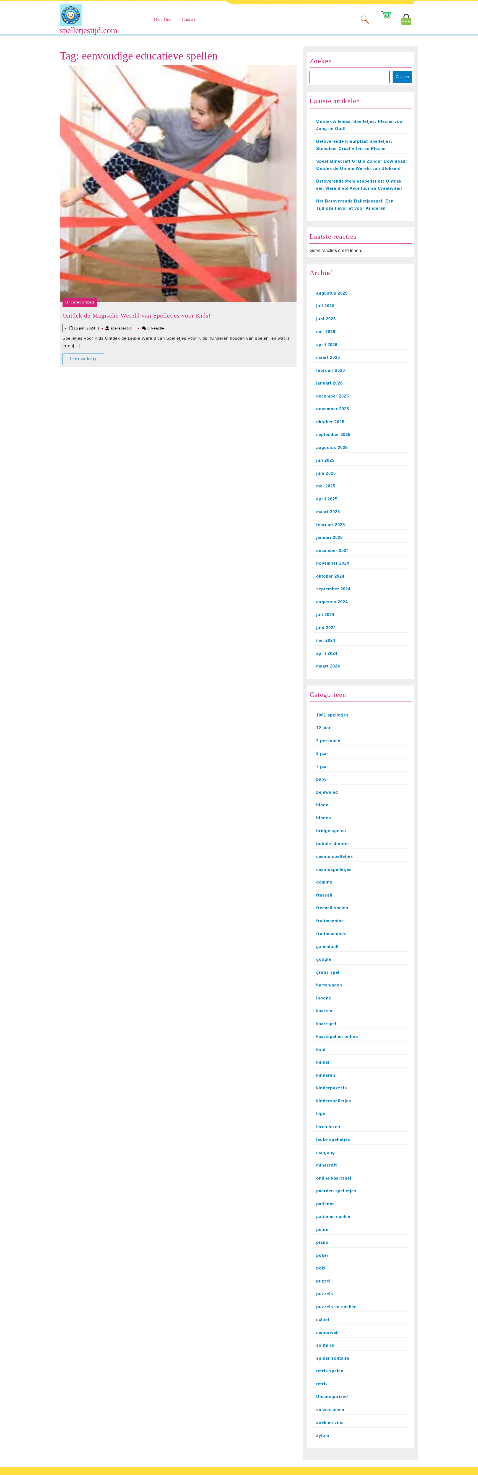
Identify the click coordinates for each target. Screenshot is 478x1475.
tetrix (322, 1383)
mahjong (325, 1152)
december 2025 (332, 396)
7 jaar (322, 766)
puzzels (324, 1293)
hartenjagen (329, 985)
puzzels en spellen (336, 1306)
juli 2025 (325, 460)
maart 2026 (328, 357)
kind (321, 1049)
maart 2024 (328, 666)
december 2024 (332, 550)
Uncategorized (79, 302)
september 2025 (333, 434)
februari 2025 (330, 524)
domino (324, 882)
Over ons (162, 19)
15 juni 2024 (84, 328)
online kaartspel (333, 1178)
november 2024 (332, 563)
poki (321, 1268)
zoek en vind (330, 1422)
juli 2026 (325, 305)
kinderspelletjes (333, 1101)
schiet (322, 1319)
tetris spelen (330, 1370)
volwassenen (330, 1409)
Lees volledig (87, 360)
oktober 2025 (330, 421)
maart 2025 (328, 511)
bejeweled (327, 792)
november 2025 (332, 408)
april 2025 (326, 499)
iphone (323, 998)
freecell (324, 895)
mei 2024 (325, 640)
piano (322, 1242)
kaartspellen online (337, 1036)
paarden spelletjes (336, 1190)
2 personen (328, 740)
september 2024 (333, 588)
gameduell (327, 946)
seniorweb (327, 1332)
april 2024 (326, 653)
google (323, 959)
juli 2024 (325, 614)
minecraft (326, 1165)
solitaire (325, 1345)
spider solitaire (332, 1358)
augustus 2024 (332, 601)
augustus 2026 (332, 293)
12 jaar (323, 727)
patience (325, 1203)
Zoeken (321, 60)
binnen (323, 818)
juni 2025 (326, 473)
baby (321, 779)
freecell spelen (332, 907)
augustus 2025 (332, 447)
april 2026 (326, 344)
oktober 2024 (330, 576)
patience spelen (333, 1216)
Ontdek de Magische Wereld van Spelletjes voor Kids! (137, 315)
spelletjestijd (121, 328)
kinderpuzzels (331, 1088)
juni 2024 (326, 627)
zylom (322, 1435)
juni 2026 (326, 318)
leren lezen (328, 1126)
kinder (323, 1062)
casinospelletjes (334, 869)
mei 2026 (325, 331)
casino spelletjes (334, 856)
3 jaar (322, 753)
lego (321, 1113)
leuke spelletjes (333, 1139)
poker (322, 1255)
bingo (322, 805)
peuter (323, 1229)
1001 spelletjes (332, 715)
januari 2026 (329, 383)
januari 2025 (329, 537)
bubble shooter (332, 843)
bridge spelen (331, 830)
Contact (188, 19)
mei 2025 (325, 486)
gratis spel (327, 972)
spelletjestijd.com (88, 30)
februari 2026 (330, 370)
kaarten (324, 1010)
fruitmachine (330, 920)
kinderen (325, 1075)
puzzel (323, 1281)
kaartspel (326, 1023)
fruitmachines (331, 933)
